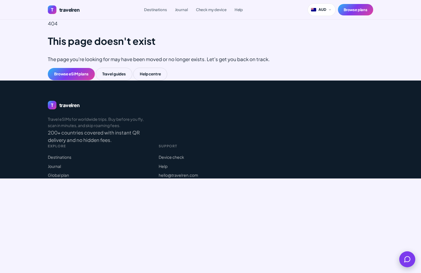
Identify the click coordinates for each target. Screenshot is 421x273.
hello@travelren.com (178, 175)
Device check (171, 157)
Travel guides (114, 73)
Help (239, 9)
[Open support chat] (407, 259)
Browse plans (355, 9)
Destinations (155, 9)
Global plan (58, 175)
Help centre (150, 73)
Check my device (211, 9)
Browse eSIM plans (71, 73)
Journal (181, 9)
